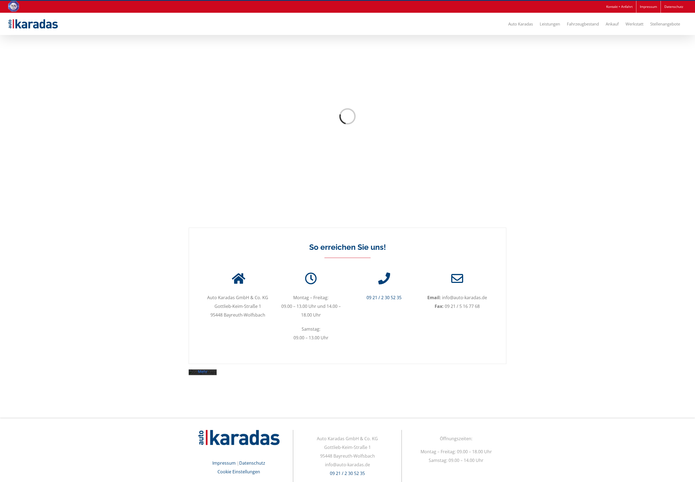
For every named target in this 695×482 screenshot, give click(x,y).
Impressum (224, 463)
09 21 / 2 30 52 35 (384, 298)
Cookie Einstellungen (238, 472)
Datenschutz (252, 463)
